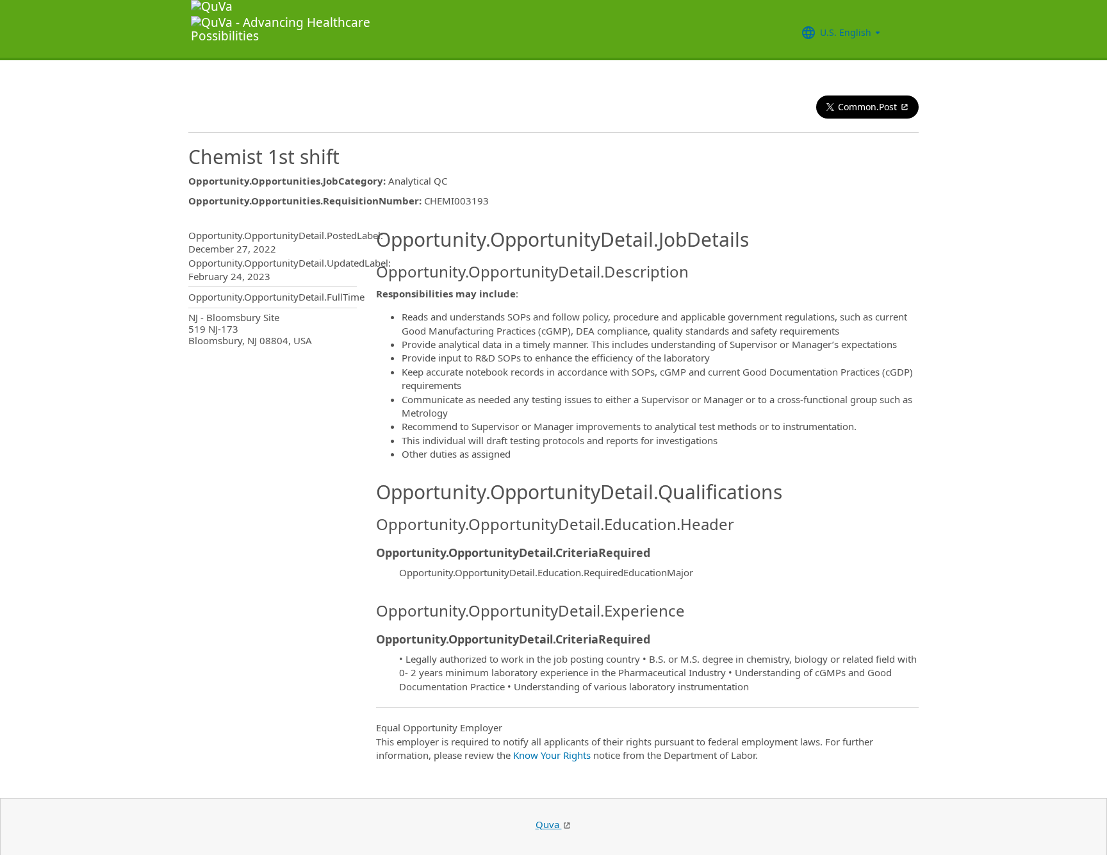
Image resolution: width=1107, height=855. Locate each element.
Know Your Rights (552, 755)
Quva (549, 824)
